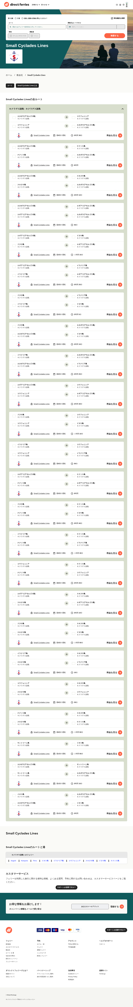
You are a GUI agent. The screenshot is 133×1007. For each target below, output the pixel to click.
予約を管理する (73, 944)
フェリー (40, 947)
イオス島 (45, 861)
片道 (18, 18)
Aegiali (13, 861)
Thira (35, 861)
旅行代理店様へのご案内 (45, 976)
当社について (10, 976)
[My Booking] (116, 4)
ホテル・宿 (40, 944)
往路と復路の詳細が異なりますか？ (35, 18)
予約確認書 (71, 947)
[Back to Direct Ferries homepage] (16, 4)
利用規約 (71, 979)
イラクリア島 (59, 861)
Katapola (24, 861)
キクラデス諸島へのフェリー (23, 855)
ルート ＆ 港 (10, 953)
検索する (115, 36)
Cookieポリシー (73, 974)
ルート (10, 85)
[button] (66, 108)
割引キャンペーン (12, 958)
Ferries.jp (102, 974)
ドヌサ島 (102, 861)
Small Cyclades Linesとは (27, 85)
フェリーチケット (12, 961)
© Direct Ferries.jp (11, 995)
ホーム (9, 75)
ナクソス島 (115, 861)
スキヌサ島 (90, 861)
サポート (102, 944)
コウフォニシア (75, 861)
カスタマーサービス (12, 947)
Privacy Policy (72, 976)
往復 (11, 18)
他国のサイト (10, 974)
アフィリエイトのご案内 (45, 974)
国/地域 (8, 944)
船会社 (20, 75)
